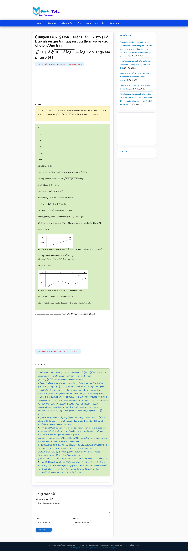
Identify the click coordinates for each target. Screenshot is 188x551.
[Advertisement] (72, 85)
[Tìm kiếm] (126, 23)
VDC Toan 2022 (73, 351)
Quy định (105, 548)
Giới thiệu (74, 548)
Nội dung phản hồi (44, 499)
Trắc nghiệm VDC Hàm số (56, 64)
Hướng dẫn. (113, 548)
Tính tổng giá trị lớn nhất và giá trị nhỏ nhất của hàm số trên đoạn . (135, 64)
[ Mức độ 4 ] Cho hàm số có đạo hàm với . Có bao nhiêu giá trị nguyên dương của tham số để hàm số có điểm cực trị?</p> (70, 421)
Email (76, 518)
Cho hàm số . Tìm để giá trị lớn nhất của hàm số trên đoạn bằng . (136, 76)
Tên (38, 518)
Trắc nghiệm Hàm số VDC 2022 (56, 351)
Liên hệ (81, 548)
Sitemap (97, 548)
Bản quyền (89, 548)
